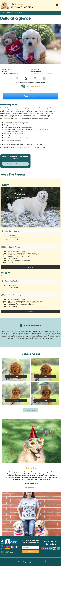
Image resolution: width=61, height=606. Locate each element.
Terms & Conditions (30, 563)
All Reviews (29, 487)
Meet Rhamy (30, 267)
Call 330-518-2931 (33, 86)
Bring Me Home (30, 96)
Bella (20, 13)
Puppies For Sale (11, 13)
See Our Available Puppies (15, 164)
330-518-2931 (31, 147)
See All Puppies (30, 410)
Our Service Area (40, 561)
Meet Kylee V (30, 311)
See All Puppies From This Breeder (41, 73)
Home (2, 13)
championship (41, 110)
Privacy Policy (55, 561)
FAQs (33, 561)
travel (35, 144)
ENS (5, 119)
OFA (14, 111)
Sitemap (48, 561)
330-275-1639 (4, 554)
